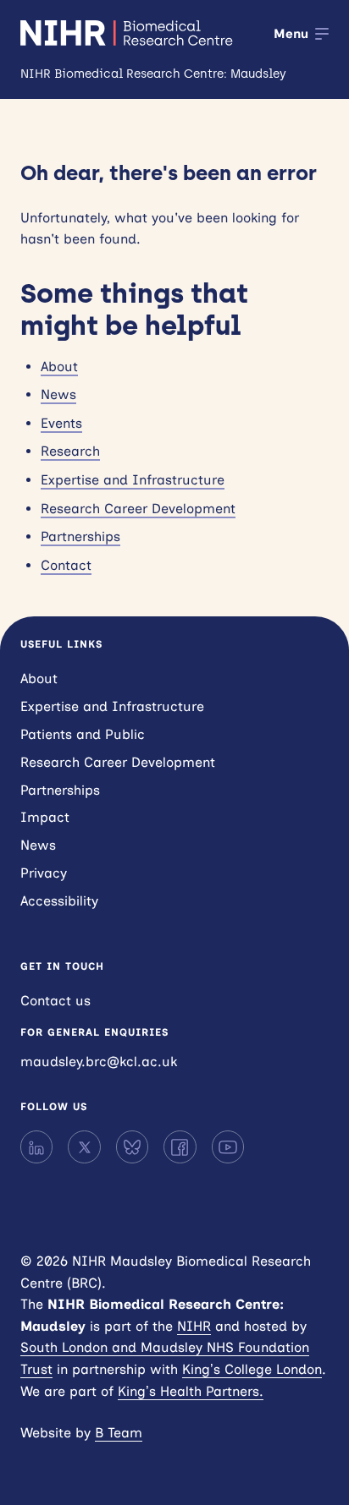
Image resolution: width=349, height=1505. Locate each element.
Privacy (43, 873)
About (59, 366)
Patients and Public (82, 734)
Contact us (55, 1001)
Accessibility (59, 901)
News (58, 394)
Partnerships (80, 536)
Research (70, 451)
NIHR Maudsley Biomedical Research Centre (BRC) (128, 33)
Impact (44, 817)
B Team (118, 1433)
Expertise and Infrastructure (132, 480)
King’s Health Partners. (190, 1391)
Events (61, 423)
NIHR (194, 1326)
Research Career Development (138, 509)
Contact (66, 565)
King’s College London (252, 1369)
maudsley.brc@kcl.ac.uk (98, 1062)
